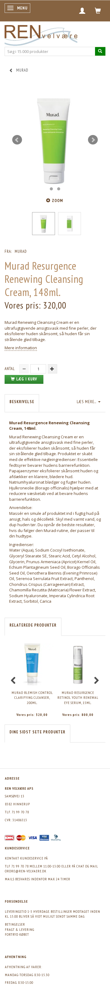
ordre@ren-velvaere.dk (25, 871)
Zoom (57, 200)
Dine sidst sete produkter (37, 732)
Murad (21, 251)
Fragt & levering (19, 929)
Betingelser (15, 924)
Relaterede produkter (33, 625)
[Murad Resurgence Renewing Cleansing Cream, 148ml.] (55, 139)
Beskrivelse (21, 401)
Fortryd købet (17, 934)
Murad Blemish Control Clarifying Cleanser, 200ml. (32, 697)
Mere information (21, 347)
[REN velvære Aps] (41, 34)
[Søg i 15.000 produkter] (100, 51)
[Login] (82, 10)
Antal (10, 368)
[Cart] (98, 10)
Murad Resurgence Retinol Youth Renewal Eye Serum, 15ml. (77, 697)
